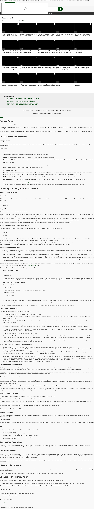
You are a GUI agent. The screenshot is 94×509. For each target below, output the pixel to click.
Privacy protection (28, 3)
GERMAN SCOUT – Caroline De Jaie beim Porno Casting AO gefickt (22, 103)
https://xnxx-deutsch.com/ (33, 182)
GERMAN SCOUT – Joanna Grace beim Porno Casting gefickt (21, 101)
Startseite (6, 13)
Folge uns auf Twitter (65, 110)
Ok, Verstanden (9, 3)
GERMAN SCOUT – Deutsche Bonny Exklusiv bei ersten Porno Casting (23, 98)
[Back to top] (89, 505)
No (3, 504)
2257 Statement (40, 110)
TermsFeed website (31, 265)
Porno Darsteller (37, 13)
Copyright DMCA (50, 110)
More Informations (19, 3)
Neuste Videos (16, 13)
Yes (4, 502)
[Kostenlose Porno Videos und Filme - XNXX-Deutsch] (13, 9)
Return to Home (27, 20)
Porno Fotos (48, 13)
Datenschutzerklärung (28, 110)
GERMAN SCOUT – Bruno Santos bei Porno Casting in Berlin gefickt (22, 100)
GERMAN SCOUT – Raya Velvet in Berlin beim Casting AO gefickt (22, 104)
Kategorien (27, 13)
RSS (57, 110)
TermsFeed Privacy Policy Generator (24, 133)
